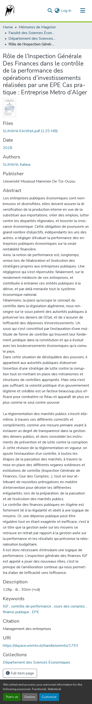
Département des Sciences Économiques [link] (32, 38)
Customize (49, 697)
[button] (9, 11)
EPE (35, 612)
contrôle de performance (31, 606)
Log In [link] (66, 10)
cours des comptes (70, 606)
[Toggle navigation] (82, 10)
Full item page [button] (22, 673)
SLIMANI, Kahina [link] (16, 164)
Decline (30, 697)
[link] (46, 131)
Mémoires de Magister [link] (37, 27)
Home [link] (8, 27)
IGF (6, 606)
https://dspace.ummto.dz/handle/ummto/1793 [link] (40, 645)
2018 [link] (7, 147)
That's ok (12, 697)
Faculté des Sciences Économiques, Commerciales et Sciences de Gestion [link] (32, 32)
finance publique (16, 612)
